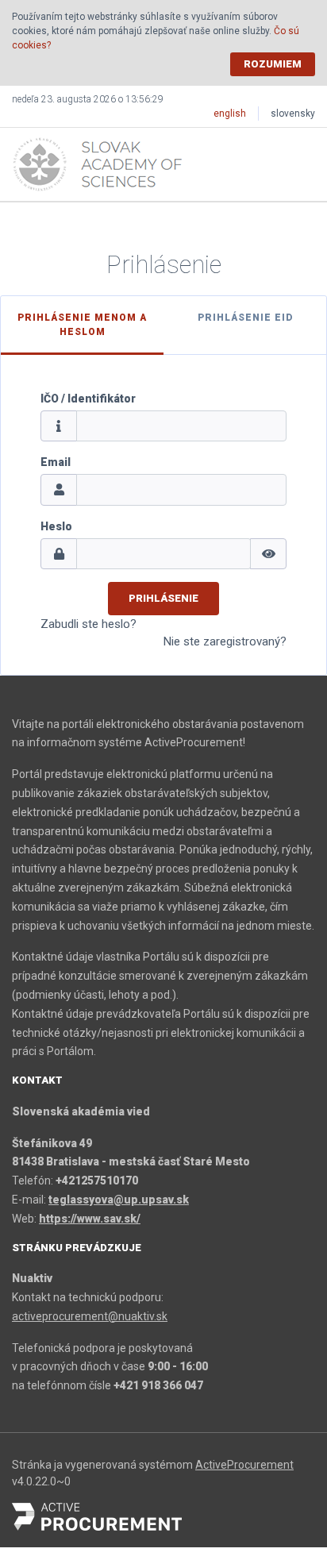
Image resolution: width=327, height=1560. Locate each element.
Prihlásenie (163, 598)
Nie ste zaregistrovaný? (225, 641)
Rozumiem (273, 64)
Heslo (56, 526)
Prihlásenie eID (245, 317)
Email (55, 462)
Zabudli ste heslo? (88, 624)
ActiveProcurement (244, 1464)
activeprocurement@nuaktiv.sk (89, 1316)
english (230, 113)
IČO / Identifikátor (88, 398)
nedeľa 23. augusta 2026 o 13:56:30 (88, 99)
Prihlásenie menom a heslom (82, 324)
